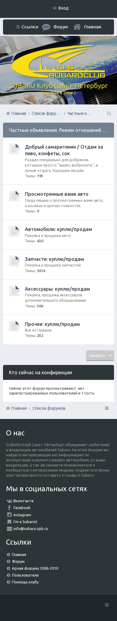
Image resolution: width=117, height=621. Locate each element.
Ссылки (30, 26)
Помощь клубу (25, 582)
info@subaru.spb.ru (31, 528)
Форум (18, 561)
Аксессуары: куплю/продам (57, 289)
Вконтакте (24, 501)
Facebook (22, 508)
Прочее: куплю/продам (52, 324)
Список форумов (48, 408)
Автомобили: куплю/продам (58, 229)
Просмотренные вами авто (56, 194)
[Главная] (58, 76)
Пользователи (25, 575)
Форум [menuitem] (60, 26)
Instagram (22, 515)
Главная (92, 26)
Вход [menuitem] (63, 8)
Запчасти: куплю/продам (54, 259)
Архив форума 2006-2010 (35, 568)
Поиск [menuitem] (108, 113)
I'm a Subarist (25, 522)
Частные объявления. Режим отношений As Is (61, 130)
